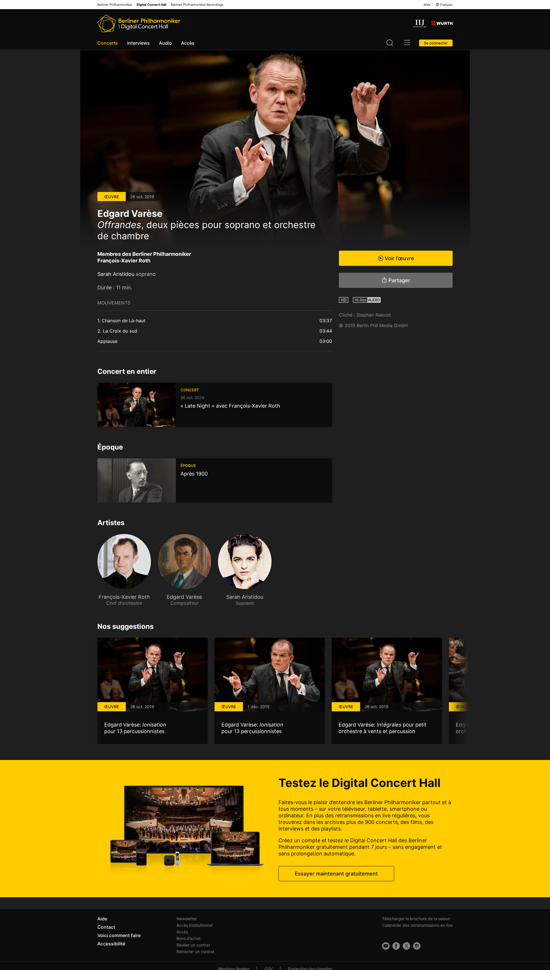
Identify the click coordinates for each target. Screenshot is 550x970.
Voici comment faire (119, 935)
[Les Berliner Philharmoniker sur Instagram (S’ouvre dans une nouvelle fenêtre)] (417, 946)
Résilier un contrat (193, 944)
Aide (427, 4)
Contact (106, 927)
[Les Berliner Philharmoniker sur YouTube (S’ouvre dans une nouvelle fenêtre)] (386, 946)
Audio (165, 43)
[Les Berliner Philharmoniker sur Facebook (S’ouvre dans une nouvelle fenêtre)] (396, 946)
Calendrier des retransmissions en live (417, 925)
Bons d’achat (188, 938)
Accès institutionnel (194, 925)
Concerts (107, 43)
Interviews (138, 43)
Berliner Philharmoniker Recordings (197, 5)
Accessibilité (111, 944)
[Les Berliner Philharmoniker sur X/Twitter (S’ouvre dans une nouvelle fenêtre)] (406, 946)
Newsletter (186, 918)
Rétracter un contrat (195, 951)
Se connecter (436, 43)
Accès (188, 43)
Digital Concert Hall (151, 5)
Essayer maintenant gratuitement (336, 874)
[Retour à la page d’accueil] (138, 23)
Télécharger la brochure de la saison (416, 918)
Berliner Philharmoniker (114, 5)
